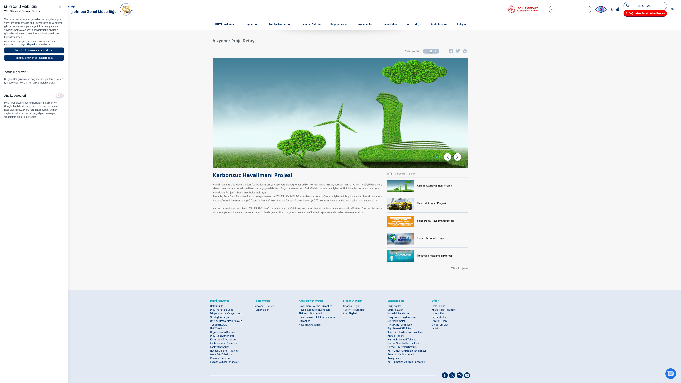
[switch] (60, 95)
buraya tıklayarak (27, 44)
